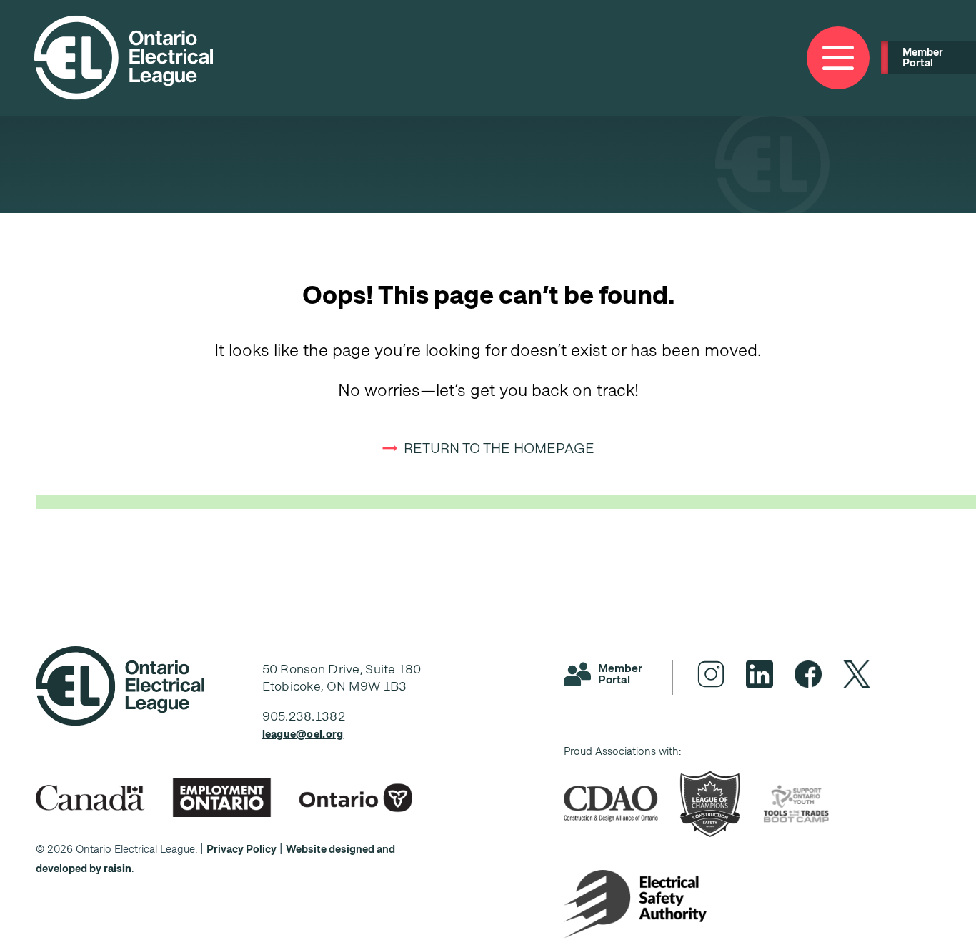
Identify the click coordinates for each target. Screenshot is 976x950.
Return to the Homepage (499, 448)
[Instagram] (710, 674)
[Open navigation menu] (838, 58)
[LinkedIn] (759, 674)
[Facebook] (808, 674)
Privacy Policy (241, 849)
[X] (856, 674)
